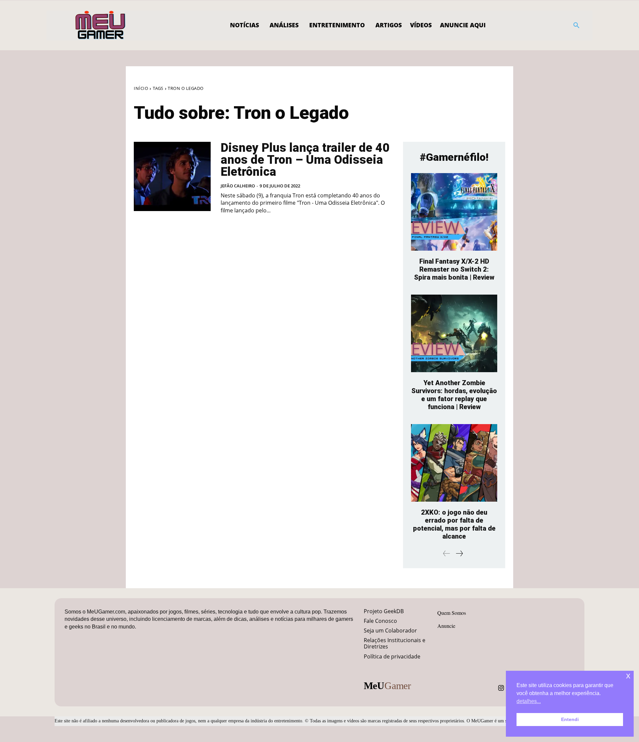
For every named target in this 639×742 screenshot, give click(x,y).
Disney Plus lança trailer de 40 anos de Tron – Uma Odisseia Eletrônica (305, 160)
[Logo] (101, 25)
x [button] (628, 675)
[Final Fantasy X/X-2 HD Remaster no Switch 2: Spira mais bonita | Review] (454, 212)
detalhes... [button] (529, 701)
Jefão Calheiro (238, 186)
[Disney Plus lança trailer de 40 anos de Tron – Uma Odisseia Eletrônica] (172, 176)
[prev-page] (447, 553)
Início (141, 88)
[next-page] (459, 553)
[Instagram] (501, 688)
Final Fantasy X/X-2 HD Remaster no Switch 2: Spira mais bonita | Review (454, 269)
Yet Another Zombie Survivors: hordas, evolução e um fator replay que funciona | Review (454, 395)
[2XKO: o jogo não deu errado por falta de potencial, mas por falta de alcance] (454, 463)
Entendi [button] (570, 719)
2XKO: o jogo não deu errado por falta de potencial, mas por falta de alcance (454, 524)
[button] (576, 25)
